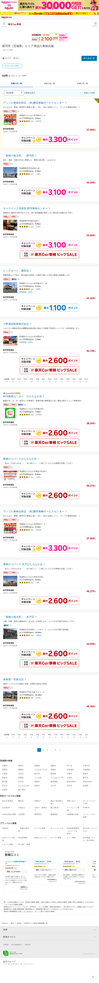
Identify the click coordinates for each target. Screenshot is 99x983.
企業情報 (5, 944)
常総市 (85, 774)
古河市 (21, 774)
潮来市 (21, 766)
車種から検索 (89, 93)
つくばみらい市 (57, 778)
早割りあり (71, 801)
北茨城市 (70, 770)
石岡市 (4, 766)
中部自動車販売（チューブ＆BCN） (73, 831)
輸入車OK (55, 808)
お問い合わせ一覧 (16, 964)
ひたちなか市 (23, 786)
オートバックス (57, 828)
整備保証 (54, 814)
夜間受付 (38, 814)
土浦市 (69, 778)
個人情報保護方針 (17, 944)
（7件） (37, 583)
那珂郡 (4, 782)
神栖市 (53, 770)
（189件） (38, 635)
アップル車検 (39, 828)
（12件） (38, 227)
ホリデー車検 (56, 838)
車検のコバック (40, 838)
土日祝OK (6, 808)
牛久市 (69, 766)
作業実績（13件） (26, 342)
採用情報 (27, 944)
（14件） (38, 477)
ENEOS (5, 828)
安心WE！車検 (24, 844)
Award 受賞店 (7, 801)
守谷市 (69, 786)
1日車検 (21, 814)
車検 (12, 923)
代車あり (21, 808)
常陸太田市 (71, 782)
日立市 (4, 786)
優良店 (21, 801)
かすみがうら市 (40, 770)
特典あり (38, 801)
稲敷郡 (37, 766)
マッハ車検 (71, 838)
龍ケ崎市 (21, 790)
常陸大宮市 (87, 782)
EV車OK (86, 808)
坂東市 (37, 782)
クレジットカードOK (11, 66)
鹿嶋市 (21, 770)
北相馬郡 (86, 770)
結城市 (4, 790)
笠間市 (4, 770)
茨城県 (19, 923)
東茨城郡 (54, 782)
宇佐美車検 (22, 838)
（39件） (38, 289)
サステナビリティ (29, 964)
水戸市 (53, 786)
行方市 (21, 782)
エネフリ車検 (7, 844)
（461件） (38, 121)
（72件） (38, 174)
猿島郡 (53, 774)
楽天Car (5, 923)
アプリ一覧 (6, 964)
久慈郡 (4, 774)
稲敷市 (53, 766)
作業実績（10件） (26, 292)
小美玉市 (86, 766)
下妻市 (69, 774)
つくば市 (38, 778)
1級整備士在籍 (73, 814)
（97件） (38, 698)
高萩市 (4, 778)
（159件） (38, 415)
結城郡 (85, 786)
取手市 (85, 778)
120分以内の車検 (9, 814)
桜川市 (37, 774)
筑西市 (21, 778)
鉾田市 (37, 786)
